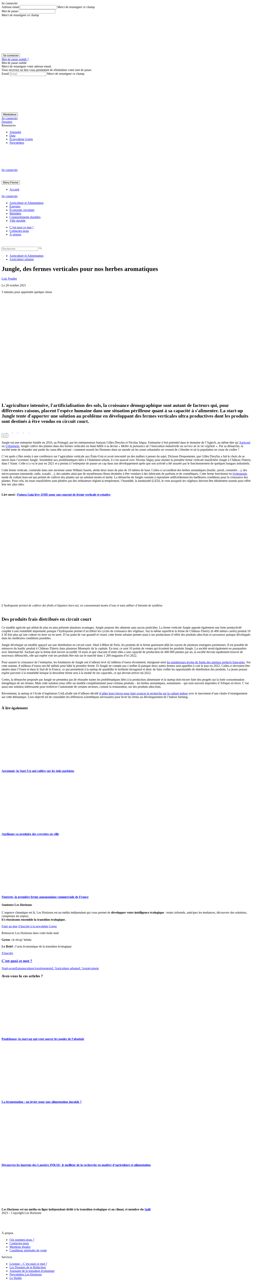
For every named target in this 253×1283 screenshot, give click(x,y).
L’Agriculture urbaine (65, 968)
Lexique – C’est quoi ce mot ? (28, 1263)
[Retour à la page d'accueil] (31, 166)
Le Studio (15, 1278)
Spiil (147, 1209)
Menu (6, 182)
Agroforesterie (43, 968)
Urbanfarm (12, 446)
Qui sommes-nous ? (21, 1239)
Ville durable (17, 220)
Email (5, 73)
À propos (15, 234)
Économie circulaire (21, 210)
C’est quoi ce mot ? (21, 227)
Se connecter (10, 118)
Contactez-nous (19, 231)
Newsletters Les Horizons (25, 1274)
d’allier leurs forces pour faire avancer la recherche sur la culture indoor (143, 693)
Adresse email (10, 7)
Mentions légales (19, 1246)
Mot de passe (10, 11)
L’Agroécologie (89, 968)
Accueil (14, 189)
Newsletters (16, 142)
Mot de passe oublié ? (15, 59)
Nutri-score (9, 968)
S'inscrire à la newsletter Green (37, 926)
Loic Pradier (9, 278)
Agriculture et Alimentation (26, 203)
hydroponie (240, 473)
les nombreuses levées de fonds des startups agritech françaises (206, 662)
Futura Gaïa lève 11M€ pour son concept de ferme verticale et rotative (63, 494)
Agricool (244, 442)
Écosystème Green (21, 139)
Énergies (14, 206)
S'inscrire (7, 953)
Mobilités (15, 213)
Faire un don (9, 926)
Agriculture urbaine (21, 259)
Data (12, 135)
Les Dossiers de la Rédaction (27, 1267)
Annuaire (15, 132)
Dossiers (7, 121)
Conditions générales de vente (28, 1250)
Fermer (14, 182)
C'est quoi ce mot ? (17, 961)
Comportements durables (25, 217)
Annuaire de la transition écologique (32, 1271)
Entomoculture (25, 968)
